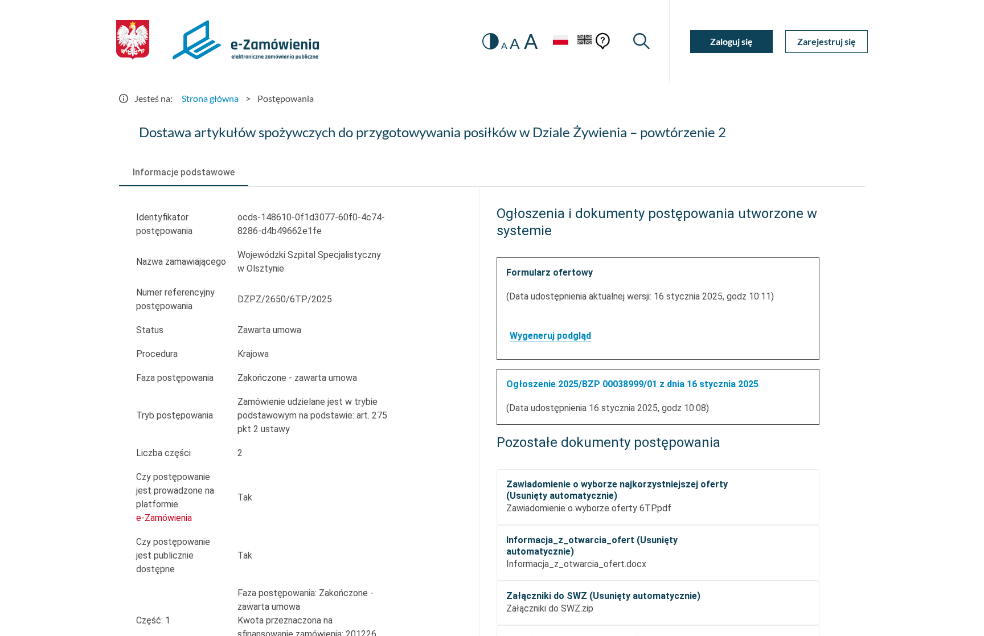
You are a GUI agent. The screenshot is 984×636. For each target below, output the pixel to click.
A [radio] (504, 45)
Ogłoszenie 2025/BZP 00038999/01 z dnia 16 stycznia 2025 (632, 384)
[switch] (491, 41)
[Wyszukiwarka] (641, 41)
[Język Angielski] (584, 41)
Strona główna (210, 98)
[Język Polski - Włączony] (560, 41)
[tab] (183, 172)
